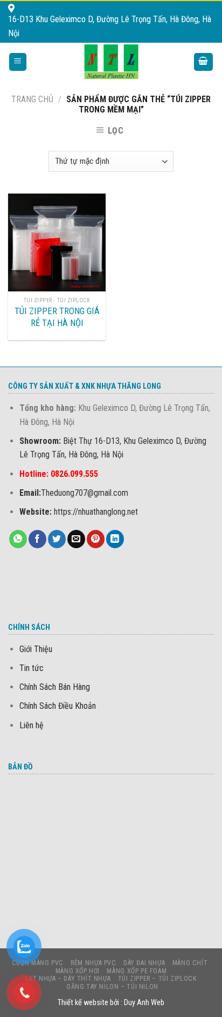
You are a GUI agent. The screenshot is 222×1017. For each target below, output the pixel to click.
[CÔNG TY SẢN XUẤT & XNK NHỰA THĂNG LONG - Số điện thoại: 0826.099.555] (111, 62)
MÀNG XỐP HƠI (78, 971)
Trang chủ (32, 99)
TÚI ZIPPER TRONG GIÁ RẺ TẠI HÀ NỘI (57, 316)
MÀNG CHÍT (190, 963)
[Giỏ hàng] (203, 62)
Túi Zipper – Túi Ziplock (157, 978)
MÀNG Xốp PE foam (136, 971)
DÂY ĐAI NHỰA (144, 963)
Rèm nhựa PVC (93, 963)
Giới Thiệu (35, 649)
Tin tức (31, 668)
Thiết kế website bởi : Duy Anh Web (111, 1002)
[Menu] (18, 62)
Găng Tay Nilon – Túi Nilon (112, 987)
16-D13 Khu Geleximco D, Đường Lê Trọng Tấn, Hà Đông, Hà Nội (109, 26)
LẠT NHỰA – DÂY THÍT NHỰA (68, 978)
